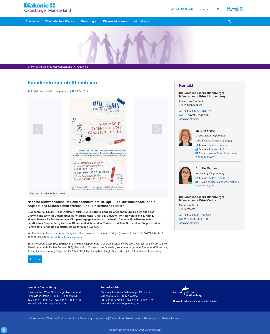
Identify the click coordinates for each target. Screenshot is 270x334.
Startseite (32, 21)
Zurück (35, 259)
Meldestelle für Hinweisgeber (143, 318)
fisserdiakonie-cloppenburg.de (47, 303)
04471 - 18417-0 (42, 299)
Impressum (101, 318)
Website (194, 119)
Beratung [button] (88, 21)
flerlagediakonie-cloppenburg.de (64, 237)
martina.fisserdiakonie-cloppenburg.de (216, 154)
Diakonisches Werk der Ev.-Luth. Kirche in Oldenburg (61, 318)
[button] (219, 9)
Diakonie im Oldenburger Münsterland (50, 66)
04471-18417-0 (184, 9)
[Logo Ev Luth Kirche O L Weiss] (187, 291)
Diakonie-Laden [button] (114, 21)
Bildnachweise (171, 318)
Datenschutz (117, 318)
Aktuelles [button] (141, 21)
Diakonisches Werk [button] (59, 21)
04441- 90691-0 (115, 299)
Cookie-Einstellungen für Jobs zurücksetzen (135, 329)
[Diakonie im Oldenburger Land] (234, 9)
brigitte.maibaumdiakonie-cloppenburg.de (217, 183)
